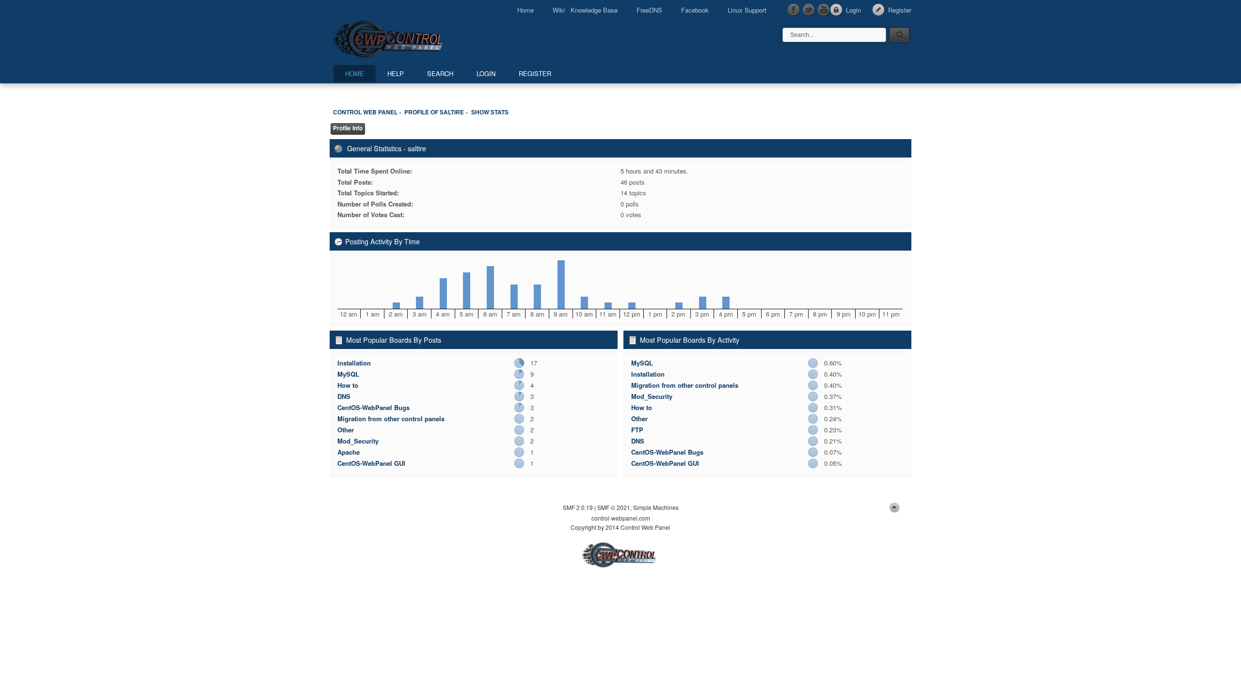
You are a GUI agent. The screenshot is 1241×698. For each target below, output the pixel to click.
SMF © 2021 (613, 507)
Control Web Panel (410, 38)
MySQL (348, 374)
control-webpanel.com (620, 518)
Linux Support (747, 10)
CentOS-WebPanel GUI (371, 463)
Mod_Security (358, 440)
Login (853, 10)
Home (525, 10)
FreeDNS (649, 10)
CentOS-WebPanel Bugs (373, 407)
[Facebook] (794, 10)
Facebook (695, 10)
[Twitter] (809, 10)
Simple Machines (656, 507)
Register (899, 10)
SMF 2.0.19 (578, 507)
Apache (348, 452)
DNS (343, 396)
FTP (637, 429)
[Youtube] (824, 10)
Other (345, 429)
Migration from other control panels (391, 418)
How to (347, 385)
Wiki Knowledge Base (585, 10)
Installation (354, 362)
